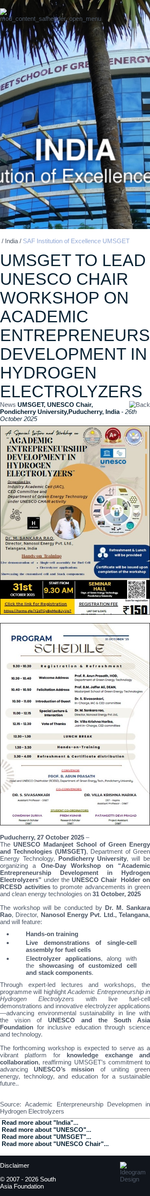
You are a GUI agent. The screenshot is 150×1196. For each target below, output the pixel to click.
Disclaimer (14, 1165)
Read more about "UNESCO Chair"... (55, 1143)
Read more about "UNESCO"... (46, 1129)
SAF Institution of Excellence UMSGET (76, 240)
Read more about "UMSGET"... (46, 1136)
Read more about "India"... (40, 1122)
